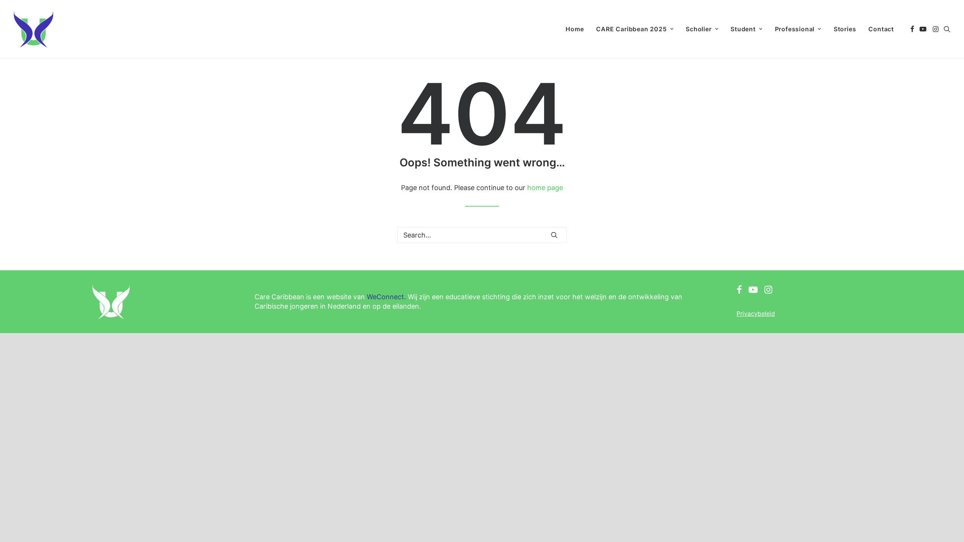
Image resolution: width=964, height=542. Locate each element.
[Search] (482, 235)
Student (743, 29)
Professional (795, 29)
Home (575, 29)
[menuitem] (574, 29)
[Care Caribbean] (33, 29)
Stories (845, 29)
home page (545, 188)
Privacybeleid (756, 313)
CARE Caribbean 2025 (631, 29)
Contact (881, 29)
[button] (912, 29)
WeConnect (385, 297)
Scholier (698, 29)
